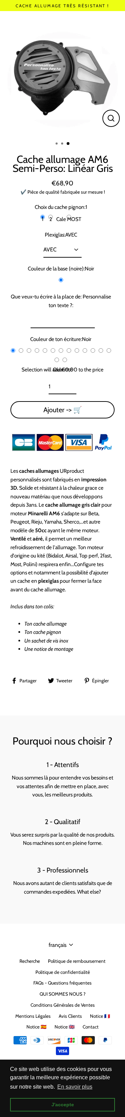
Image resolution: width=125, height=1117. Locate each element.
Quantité (63, 369)
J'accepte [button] (62, 1104)
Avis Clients (70, 1016)
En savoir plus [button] (74, 1087)
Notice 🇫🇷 (100, 1016)
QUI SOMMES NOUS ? (62, 994)
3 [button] (68, 144)
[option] (62, 73)
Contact (91, 1027)
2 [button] (63, 144)
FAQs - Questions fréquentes (62, 983)
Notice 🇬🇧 (65, 1027)
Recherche (29, 961)
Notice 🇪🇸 (36, 1027)
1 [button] (57, 144)
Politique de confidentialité (62, 972)
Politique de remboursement (77, 961)
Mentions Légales (33, 1016)
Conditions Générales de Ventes (63, 1005)
